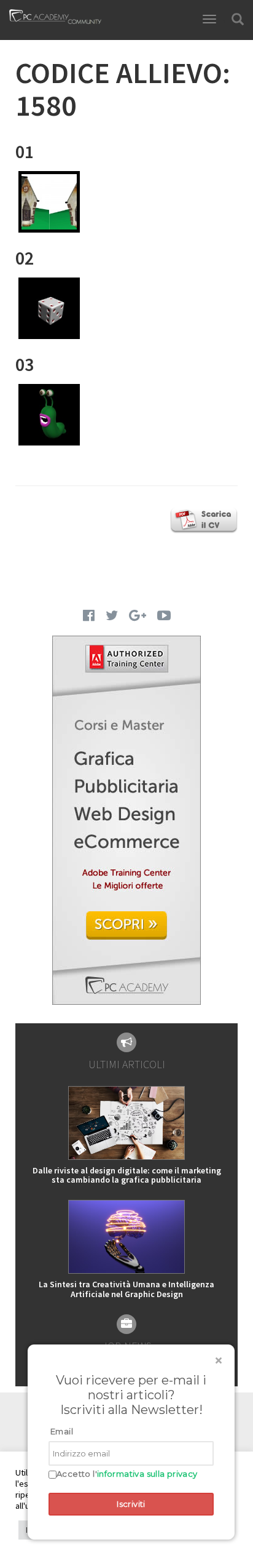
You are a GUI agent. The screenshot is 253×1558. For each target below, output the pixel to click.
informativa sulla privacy (147, 1474)
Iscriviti (131, 1504)
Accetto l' (127, 1474)
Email (61, 1431)
